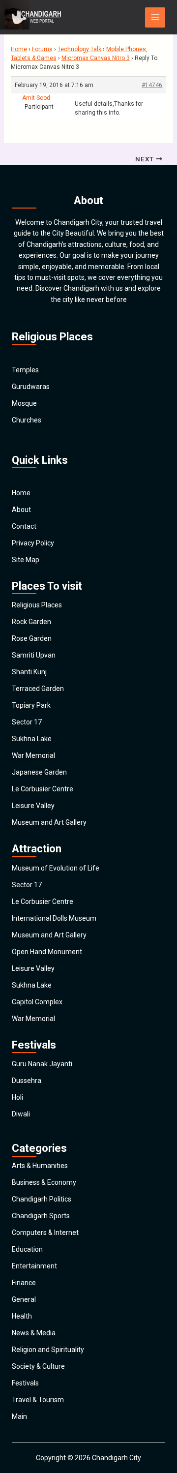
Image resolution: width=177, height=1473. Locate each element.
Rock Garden (31, 622)
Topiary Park (31, 705)
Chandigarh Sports (41, 1216)
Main (19, 1416)
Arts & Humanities (40, 1166)
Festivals (25, 1383)
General (24, 1299)
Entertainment (34, 1266)
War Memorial (33, 755)
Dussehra (26, 1080)
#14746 (152, 85)
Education (27, 1249)
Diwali (21, 1114)
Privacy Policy (33, 543)
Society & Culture (38, 1366)
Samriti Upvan (34, 655)
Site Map (25, 560)
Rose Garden (32, 638)
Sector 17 (27, 722)
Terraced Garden (38, 688)
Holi (17, 1097)
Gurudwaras (31, 387)
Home (19, 49)
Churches (26, 420)
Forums (42, 49)
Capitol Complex (37, 1002)
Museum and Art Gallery (49, 822)
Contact (24, 526)
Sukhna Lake (32, 739)
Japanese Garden (39, 772)
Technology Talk (79, 49)
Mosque (24, 403)
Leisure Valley (33, 806)
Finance (24, 1283)
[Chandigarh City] (36, 17)
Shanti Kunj (29, 672)
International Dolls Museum (54, 918)
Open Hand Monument (47, 952)
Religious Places (37, 605)
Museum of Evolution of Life (55, 868)
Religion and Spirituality (48, 1349)
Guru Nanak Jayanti (42, 1064)
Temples (25, 370)
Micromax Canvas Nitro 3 (95, 58)
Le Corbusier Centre (42, 789)
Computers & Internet (45, 1232)
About (21, 509)
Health (22, 1316)
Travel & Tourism (38, 1400)
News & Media (34, 1333)
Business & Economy (44, 1182)
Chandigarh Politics (41, 1199)
